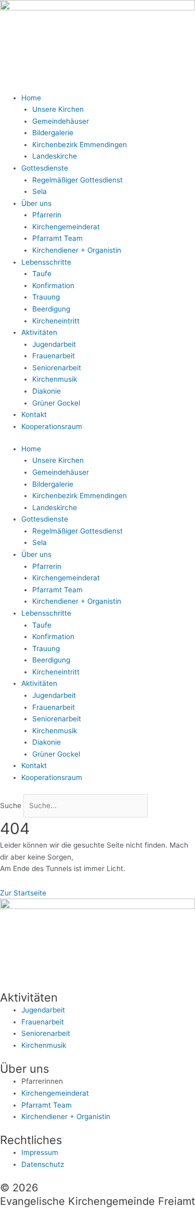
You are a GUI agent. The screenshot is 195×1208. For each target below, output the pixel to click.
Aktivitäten (39, 332)
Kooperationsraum (51, 426)
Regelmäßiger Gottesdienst (77, 180)
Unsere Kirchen (58, 109)
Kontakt (34, 414)
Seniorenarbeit (56, 367)
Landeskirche (54, 156)
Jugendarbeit (54, 344)
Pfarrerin (46, 215)
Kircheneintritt (56, 321)
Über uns (36, 203)
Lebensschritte (46, 262)
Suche (10, 805)
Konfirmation (53, 285)
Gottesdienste (44, 168)
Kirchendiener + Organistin (76, 250)
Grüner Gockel (56, 403)
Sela (39, 191)
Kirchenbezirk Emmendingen (79, 144)
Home (31, 98)
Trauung (46, 297)
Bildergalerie (52, 132)
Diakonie (46, 391)
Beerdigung (51, 309)
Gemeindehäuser (60, 121)
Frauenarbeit (53, 356)
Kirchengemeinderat (66, 227)
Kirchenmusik (54, 379)
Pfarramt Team (57, 238)
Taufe (41, 273)
